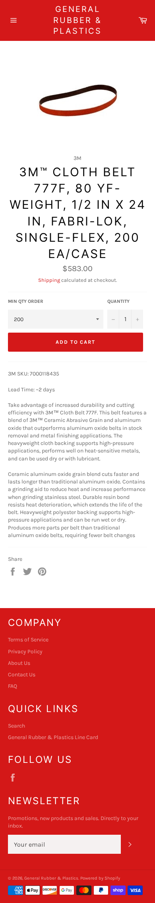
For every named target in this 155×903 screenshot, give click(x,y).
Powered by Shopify (100, 878)
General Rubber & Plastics (77, 20)
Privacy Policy (25, 651)
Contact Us (21, 674)
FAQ (12, 686)
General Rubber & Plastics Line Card (53, 737)
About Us (19, 663)
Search (16, 725)
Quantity (118, 301)
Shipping (49, 280)
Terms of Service (28, 639)
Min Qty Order (25, 301)
